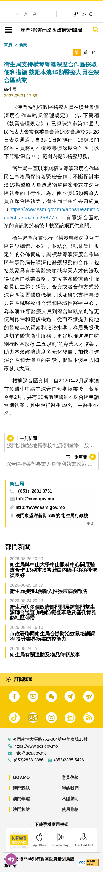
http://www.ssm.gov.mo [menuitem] (40, 507)
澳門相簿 (21, 809)
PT (94, 52)
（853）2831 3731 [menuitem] (34, 491)
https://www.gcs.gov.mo (36, 746)
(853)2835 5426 (69, 760)
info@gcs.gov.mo (31, 753)
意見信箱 (70, 777)
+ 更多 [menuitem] (89, 524)
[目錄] (7, 29)
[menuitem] (52, 484)
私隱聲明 (70, 798)
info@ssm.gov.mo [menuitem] (35, 499)
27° (87, 14)
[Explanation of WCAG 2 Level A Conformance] (88, 862)
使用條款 (70, 809)
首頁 (8, 44)
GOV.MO (21, 777)
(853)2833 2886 (29, 760)
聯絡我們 (70, 788)
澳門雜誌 (21, 788)
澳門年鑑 (21, 798)
